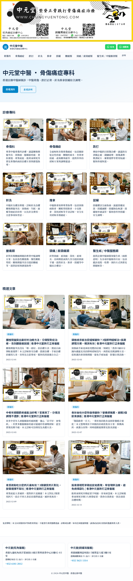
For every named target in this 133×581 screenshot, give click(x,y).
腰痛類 (68, 56)
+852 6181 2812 (13, 563)
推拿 (49, 56)
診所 (124, 55)
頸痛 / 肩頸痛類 (84, 56)
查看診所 (28, 89)
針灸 (40, 56)
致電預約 (10, 89)
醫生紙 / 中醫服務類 (107, 56)
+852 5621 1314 (79, 560)
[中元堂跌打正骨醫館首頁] (66, 21)
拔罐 (58, 56)
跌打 (31, 56)
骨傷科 (7, 56)
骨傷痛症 (19, 56)
